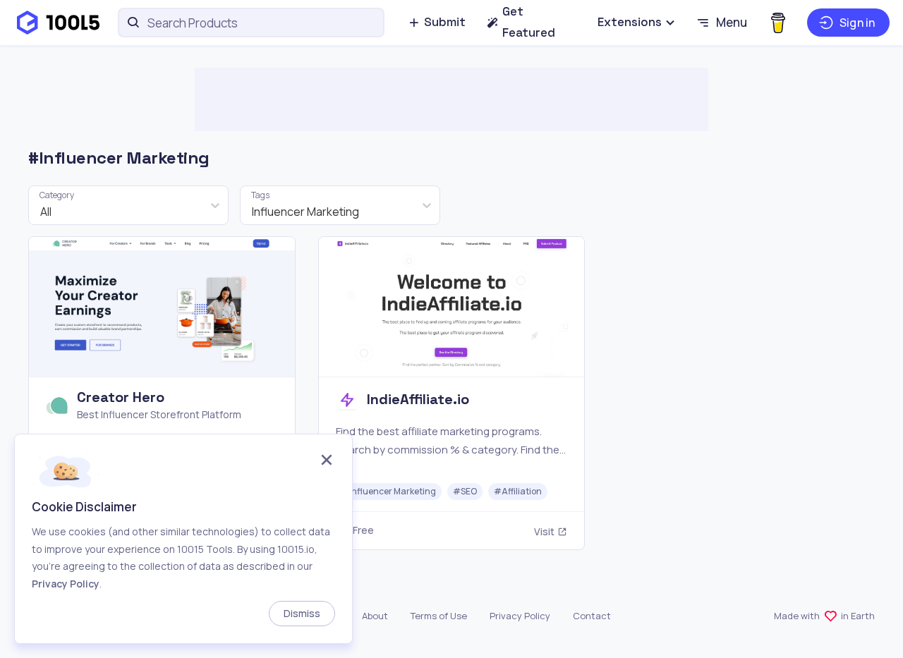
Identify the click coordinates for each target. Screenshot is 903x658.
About (375, 615)
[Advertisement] (451, 99)
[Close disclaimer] (326, 462)
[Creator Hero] (162, 393)
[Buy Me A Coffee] (777, 22)
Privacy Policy (520, 615)
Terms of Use (439, 615)
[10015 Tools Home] (58, 23)
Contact (592, 615)
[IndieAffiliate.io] (452, 393)
